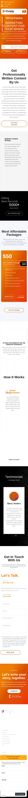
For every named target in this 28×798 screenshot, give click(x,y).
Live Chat (5, 6)
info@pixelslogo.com (9, 2)
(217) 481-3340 (7, 4)
